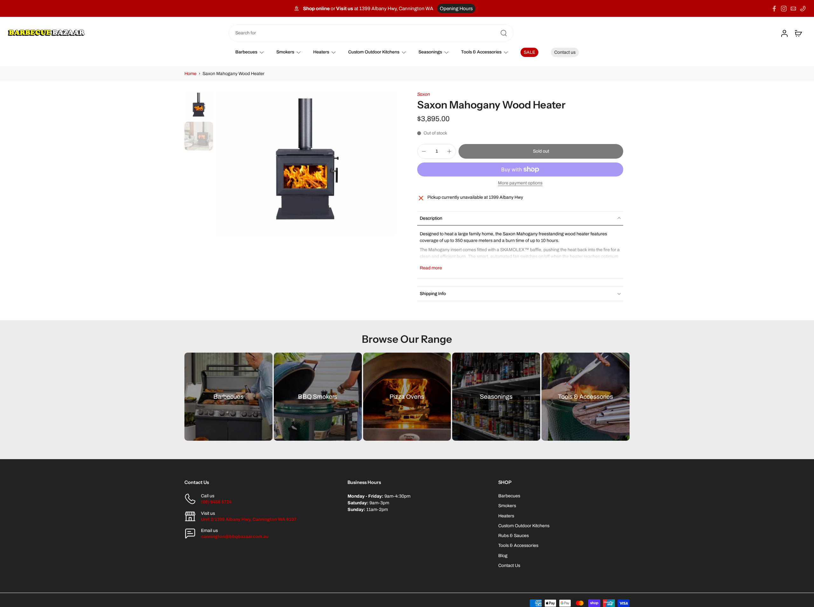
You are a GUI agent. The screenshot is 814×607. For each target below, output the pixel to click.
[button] (541, 151)
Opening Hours (456, 8)
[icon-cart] (798, 33)
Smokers (285, 52)
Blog (502, 555)
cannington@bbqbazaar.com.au (234, 536)
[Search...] (503, 33)
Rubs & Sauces (513, 535)
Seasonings (430, 52)
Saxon (423, 94)
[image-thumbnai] (198, 105)
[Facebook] (774, 8)
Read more (431, 268)
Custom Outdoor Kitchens (373, 52)
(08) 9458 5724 (216, 502)
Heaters (321, 52)
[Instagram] (784, 8)
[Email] (793, 8)
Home (190, 73)
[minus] (423, 151)
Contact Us (509, 565)
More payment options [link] (520, 183)
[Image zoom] (306, 163)
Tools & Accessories (481, 52)
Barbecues (246, 52)
